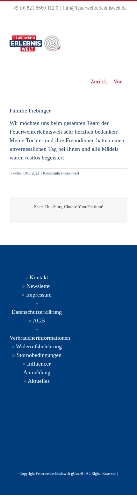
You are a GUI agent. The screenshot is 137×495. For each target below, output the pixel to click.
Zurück (98, 81)
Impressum (39, 294)
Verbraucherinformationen (40, 338)
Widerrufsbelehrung (39, 346)
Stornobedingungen (39, 355)
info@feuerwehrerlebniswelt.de (94, 8)
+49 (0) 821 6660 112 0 (34, 8)
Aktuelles (39, 381)
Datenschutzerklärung (36, 312)
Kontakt (39, 277)
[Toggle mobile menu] (123, 43)
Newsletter (38, 286)
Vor (117, 81)
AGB (39, 320)
